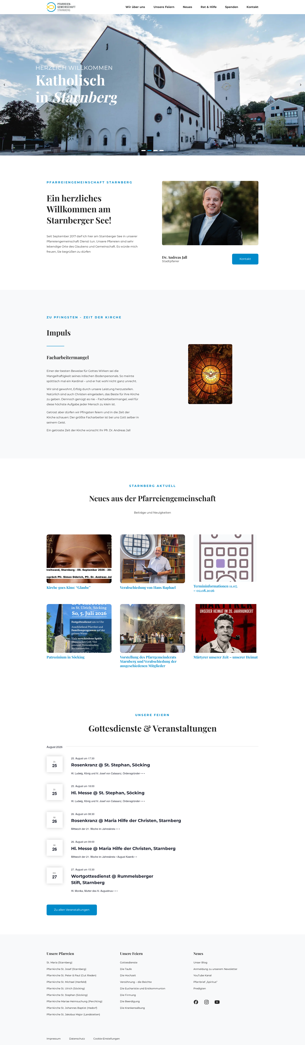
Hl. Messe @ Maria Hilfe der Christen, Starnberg (123, 848)
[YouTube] (217, 1003)
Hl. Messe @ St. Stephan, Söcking (108, 792)
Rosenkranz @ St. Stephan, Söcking (110, 764)
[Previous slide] (4, 84)
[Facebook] (195, 1003)
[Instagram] (206, 1003)
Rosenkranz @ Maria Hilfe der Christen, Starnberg (126, 820)
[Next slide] (300, 84)
